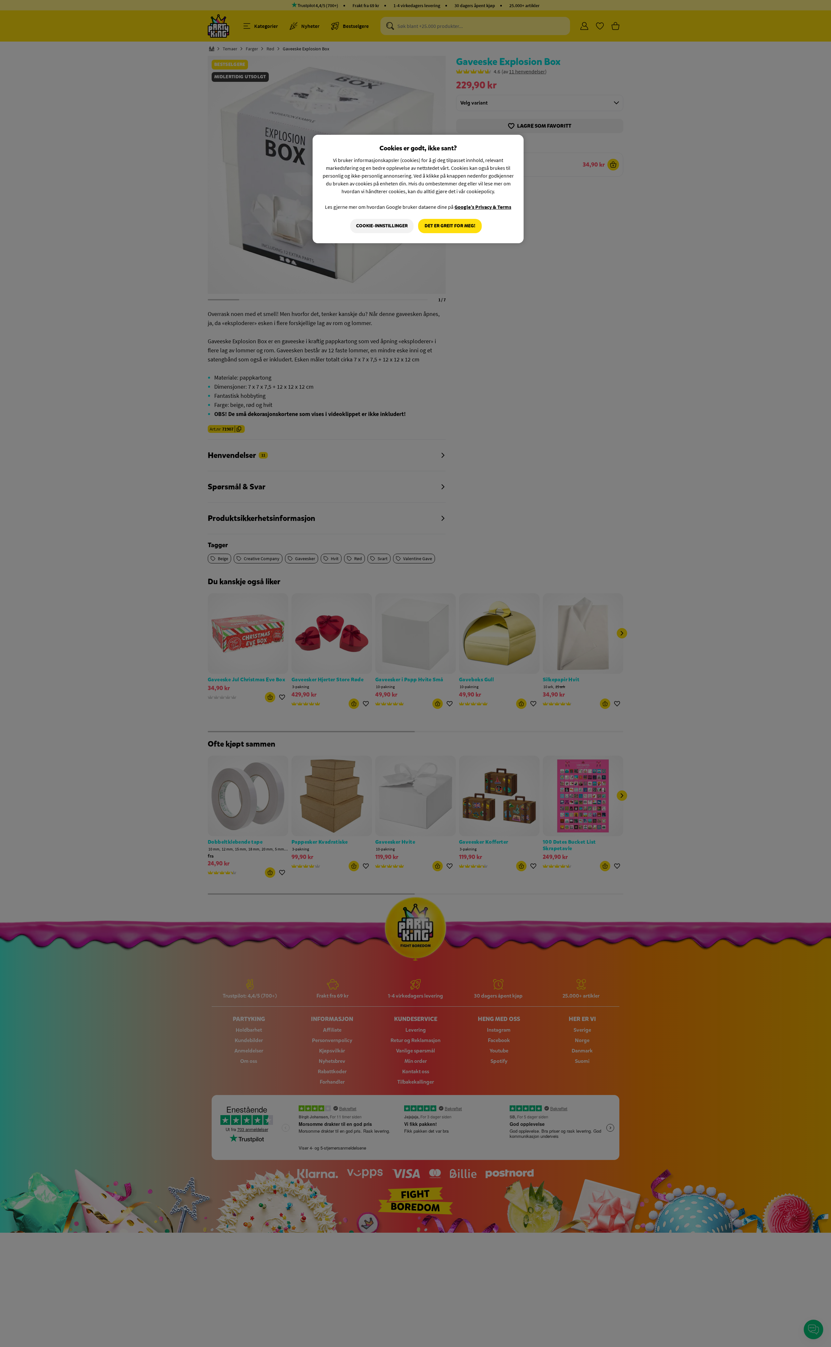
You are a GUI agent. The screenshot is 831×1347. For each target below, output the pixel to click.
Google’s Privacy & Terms (482, 207)
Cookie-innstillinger (382, 226)
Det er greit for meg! (450, 226)
